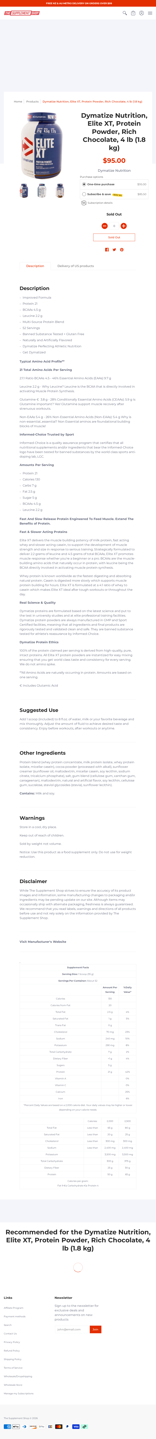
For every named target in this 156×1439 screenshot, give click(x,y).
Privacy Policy (12, 1342)
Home (18, 101)
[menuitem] (125, 13)
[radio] (84, 184)
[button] (125, 13)
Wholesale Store (13, 1384)
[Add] (124, 226)
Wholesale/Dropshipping (18, 1376)
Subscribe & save (104, 194)
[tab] (35, 266)
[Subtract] (105, 226)
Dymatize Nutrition (114, 171)
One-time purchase (101, 184)
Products (32, 101)
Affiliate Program (13, 1307)
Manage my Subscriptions (18, 1393)
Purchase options (91, 177)
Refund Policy (12, 1350)
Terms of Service (13, 1367)
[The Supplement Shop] (22, 13)
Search (8, 1325)
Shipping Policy (12, 1359)
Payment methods (14, 1316)
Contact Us (10, 1333)
